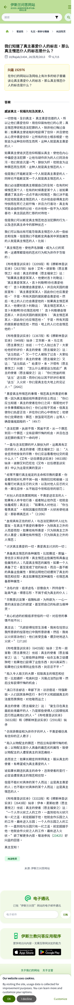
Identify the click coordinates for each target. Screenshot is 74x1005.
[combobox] (29, 17)
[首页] (7, 31)
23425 (57, 835)
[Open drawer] (69, 7)
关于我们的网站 (30, 970)
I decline (26, 999)
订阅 (65, 914)
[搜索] (68, 17)
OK (9, 999)
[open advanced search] (56, 17)
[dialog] (35, 989)
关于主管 (48, 970)
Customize (60, 999)
